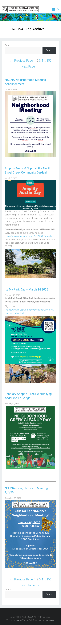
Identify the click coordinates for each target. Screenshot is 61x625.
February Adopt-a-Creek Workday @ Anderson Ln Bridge (28, 396)
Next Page (30, 66)
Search (8, 45)
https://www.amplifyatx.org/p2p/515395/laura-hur (29, 236)
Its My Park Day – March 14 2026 (26, 289)
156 (48, 60)
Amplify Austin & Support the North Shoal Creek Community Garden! (27, 170)
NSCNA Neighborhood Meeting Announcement (25, 82)
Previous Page (21, 60)
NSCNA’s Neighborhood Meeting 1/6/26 (26, 490)
